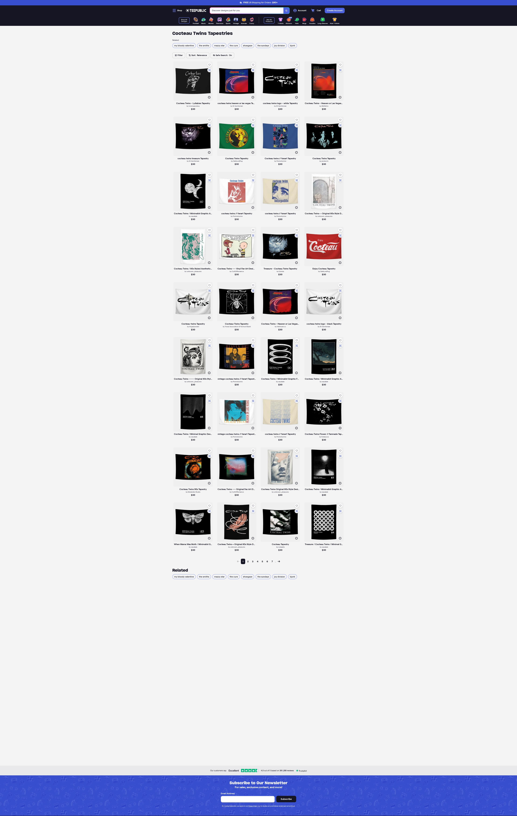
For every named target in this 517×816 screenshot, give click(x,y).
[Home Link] (196, 10)
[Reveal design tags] (209, 97)
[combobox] (247, 11)
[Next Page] (279, 561)
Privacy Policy (252, 806)
